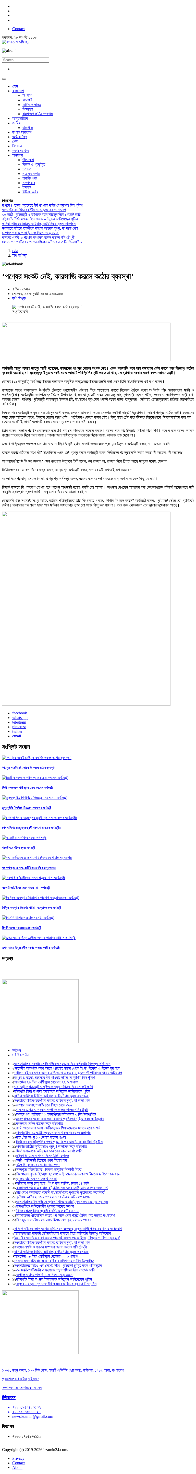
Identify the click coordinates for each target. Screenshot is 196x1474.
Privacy (18, 1458)
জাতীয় (16, 123)
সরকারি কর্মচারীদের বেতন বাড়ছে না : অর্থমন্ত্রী (26, 888)
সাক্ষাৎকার (28, 183)
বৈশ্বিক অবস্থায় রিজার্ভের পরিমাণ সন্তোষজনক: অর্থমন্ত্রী (31, 908)
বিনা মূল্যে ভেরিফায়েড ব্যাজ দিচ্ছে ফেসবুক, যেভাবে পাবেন (53, 1220)
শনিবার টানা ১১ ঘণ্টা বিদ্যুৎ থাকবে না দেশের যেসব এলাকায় (53, 1132)
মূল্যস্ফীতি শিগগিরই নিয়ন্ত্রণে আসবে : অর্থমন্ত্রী (26, 808)
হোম (15, 86)
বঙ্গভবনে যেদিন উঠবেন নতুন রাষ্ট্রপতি (39, 1123)
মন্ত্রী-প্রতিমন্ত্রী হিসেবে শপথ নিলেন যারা (41, 1160)
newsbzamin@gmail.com (32, 1416)
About (17, 1467)
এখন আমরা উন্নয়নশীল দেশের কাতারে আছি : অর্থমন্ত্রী (30, 948)
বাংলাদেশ (18, 91)
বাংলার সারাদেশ (21, 132)
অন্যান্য (17, 155)
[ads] (40, 1353)
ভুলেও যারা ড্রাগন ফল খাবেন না (36, 1178)
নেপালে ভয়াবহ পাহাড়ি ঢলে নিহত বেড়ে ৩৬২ (30, 233)
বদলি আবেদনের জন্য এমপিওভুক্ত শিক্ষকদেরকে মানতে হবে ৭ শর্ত (58, 1128)
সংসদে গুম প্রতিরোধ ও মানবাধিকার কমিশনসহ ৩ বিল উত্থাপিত (42, 242)
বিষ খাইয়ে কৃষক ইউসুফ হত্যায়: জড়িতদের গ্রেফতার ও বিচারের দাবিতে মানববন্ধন (68, 1174)
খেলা (15, 141)
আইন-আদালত (31, 104)
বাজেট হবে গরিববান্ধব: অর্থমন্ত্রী (18, 848)
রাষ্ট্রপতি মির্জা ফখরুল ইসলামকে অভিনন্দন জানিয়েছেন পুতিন (40, 219)
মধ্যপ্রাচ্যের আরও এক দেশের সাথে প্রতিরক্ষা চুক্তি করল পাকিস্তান (60, 1119)
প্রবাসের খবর (20, 150)
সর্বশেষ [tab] (16, 1050)
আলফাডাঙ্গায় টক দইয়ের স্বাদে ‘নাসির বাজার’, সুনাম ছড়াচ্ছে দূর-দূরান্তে (62, 1201)
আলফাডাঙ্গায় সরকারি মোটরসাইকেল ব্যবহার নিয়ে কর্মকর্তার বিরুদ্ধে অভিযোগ (62, 1064)
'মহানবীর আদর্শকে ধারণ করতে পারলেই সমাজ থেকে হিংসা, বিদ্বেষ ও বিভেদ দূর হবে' (67, 1068)
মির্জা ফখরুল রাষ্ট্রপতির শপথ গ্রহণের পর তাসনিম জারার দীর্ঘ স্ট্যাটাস (59, 1142)
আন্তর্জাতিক (20, 118)
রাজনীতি (27, 127)
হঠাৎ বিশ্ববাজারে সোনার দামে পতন (38, 1165)
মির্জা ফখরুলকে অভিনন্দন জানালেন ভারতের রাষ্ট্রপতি (49, 1151)
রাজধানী (27, 100)
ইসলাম (26, 187)
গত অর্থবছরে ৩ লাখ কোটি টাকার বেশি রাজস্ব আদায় (29, 868)
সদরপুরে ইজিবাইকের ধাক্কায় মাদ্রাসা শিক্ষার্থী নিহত (48, 1169)
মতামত (26, 169)
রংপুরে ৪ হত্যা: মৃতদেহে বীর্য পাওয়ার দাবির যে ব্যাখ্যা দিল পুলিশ (42, 205)
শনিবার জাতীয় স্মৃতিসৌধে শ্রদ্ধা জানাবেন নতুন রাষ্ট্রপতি (51, 1146)
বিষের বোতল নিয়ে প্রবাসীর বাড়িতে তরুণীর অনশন (47, 1211)
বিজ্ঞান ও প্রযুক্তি (33, 164)
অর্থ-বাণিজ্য (19, 137)
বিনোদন (17, 146)
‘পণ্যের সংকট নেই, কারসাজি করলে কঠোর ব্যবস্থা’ (28, 768)
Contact (18, 29)
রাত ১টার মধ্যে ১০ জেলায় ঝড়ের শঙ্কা (41, 1137)
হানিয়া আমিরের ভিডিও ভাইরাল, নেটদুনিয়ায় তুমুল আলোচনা (39, 223)
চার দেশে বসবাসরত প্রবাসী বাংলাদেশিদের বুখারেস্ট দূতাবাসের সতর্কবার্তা (60, 1192)
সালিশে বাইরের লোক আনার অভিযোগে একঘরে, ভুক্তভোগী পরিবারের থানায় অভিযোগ (68, 1073)
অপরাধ (26, 95)
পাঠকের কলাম (31, 173)
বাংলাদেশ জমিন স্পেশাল (37, 114)
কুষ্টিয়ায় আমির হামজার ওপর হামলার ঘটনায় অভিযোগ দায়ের (53, 1197)
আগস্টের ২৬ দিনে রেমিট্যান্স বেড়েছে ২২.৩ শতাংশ (34, 210)
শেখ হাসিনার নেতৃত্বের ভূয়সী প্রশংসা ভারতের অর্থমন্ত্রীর (31, 828)
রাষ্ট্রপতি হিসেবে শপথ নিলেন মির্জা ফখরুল (42, 1155)
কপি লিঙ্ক (19, 298)
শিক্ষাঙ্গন (27, 109)
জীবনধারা (28, 160)
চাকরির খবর (29, 178)
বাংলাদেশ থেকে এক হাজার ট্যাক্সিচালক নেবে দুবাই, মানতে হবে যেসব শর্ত (62, 1188)
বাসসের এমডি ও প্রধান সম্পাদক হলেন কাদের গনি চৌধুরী (38, 237)
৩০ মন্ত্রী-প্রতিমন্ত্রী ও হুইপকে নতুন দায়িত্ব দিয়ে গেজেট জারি (41, 214)
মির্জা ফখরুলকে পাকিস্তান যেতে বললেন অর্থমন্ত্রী (27, 787)
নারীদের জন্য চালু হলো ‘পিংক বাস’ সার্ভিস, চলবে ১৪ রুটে (52, 1183)
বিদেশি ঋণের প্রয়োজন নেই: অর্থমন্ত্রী (21, 928)
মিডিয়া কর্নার (30, 192)
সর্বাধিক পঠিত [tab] (20, 1055)
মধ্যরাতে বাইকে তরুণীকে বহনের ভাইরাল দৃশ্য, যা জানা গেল (40, 228)
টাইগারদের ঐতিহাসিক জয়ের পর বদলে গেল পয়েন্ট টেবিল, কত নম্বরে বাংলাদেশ (65, 1215)
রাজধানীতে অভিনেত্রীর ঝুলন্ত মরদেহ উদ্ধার (45, 1206)
